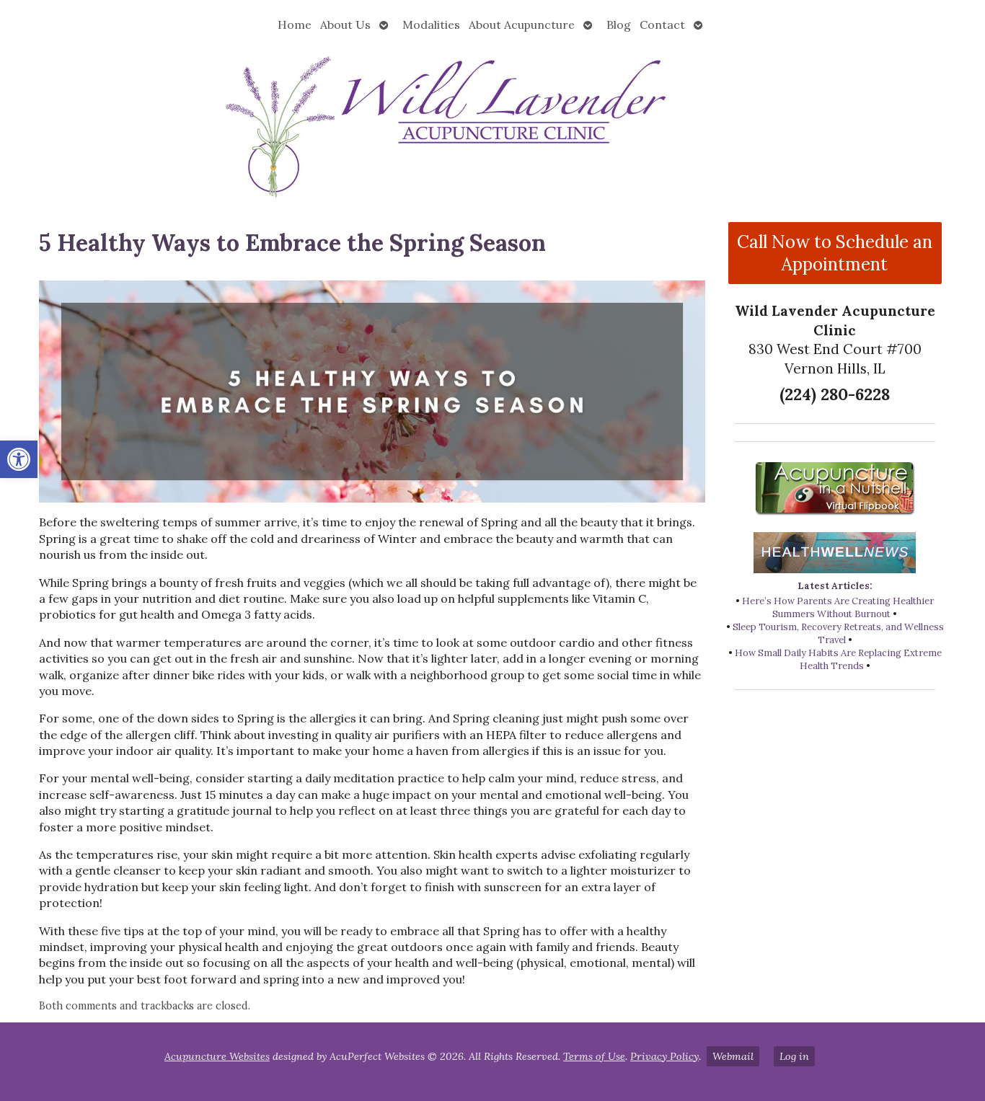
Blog (618, 24)
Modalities (431, 24)
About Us (345, 24)
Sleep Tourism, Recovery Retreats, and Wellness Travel (838, 633)
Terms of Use (594, 1056)
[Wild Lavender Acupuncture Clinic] (492, 125)
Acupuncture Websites (217, 1056)
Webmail (733, 1056)
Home (295, 24)
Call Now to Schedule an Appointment (834, 253)
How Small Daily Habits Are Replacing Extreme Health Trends (838, 659)
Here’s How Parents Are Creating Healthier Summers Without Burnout (838, 607)
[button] (18, 459)
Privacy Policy (664, 1056)
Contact (662, 24)
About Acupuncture (522, 24)
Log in (794, 1056)
